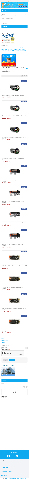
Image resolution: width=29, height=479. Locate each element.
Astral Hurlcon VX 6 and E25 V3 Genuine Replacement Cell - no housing (14, 266)
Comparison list (4, 340)
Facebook (12, 456)
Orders (2, 338)
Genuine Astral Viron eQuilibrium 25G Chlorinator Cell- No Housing (14, 138)
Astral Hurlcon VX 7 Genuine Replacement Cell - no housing (13, 49)
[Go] (26, 348)
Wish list (3, 342)
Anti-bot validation (5, 349)
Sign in (5, 360)
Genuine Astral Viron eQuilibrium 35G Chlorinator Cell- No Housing (14, 116)
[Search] (15, 14)
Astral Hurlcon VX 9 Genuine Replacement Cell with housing (13, 245)
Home (3, 18)
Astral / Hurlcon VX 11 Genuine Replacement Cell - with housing (13, 223)
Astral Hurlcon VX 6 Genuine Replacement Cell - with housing (13, 180)
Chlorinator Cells (9, 18)
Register (12, 360)
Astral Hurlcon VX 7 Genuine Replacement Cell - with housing (14, 47)
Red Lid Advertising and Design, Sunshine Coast (16, 478)
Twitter (20, 456)
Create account (6, 464)
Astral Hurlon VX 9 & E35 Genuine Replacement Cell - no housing (14, 309)
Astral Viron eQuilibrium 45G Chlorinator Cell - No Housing (14, 95)
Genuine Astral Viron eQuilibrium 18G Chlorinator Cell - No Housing (14, 159)
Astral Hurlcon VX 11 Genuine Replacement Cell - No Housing (13, 331)
